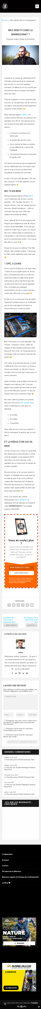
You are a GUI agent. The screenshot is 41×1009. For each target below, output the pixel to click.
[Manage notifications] (5, 1004)
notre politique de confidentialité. (22, 581)
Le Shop (5, 883)
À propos (5, 860)
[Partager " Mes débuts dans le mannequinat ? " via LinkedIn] (27, 605)
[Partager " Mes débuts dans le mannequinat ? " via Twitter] (13, 605)
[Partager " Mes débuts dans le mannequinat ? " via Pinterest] (22, 605)
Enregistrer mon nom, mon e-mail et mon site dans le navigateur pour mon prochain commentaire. (19, 722)
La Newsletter (7, 854)
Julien (16, 39)
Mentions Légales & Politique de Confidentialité (20, 877)
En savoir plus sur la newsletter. (17, 582)
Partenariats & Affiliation (11, 871)
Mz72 (31, 196)
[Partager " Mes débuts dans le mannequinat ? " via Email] (32, 605)
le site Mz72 (22, 500)
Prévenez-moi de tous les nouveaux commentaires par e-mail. (18, 729)
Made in (25, 115)
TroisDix (34, 1003)
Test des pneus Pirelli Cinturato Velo (20, 760)
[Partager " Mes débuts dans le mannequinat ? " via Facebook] (9, 605)
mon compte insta (26, 403)
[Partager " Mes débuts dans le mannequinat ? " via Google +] (18, 605)
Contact (5, 866)
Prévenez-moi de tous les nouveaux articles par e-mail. (18, 736)
